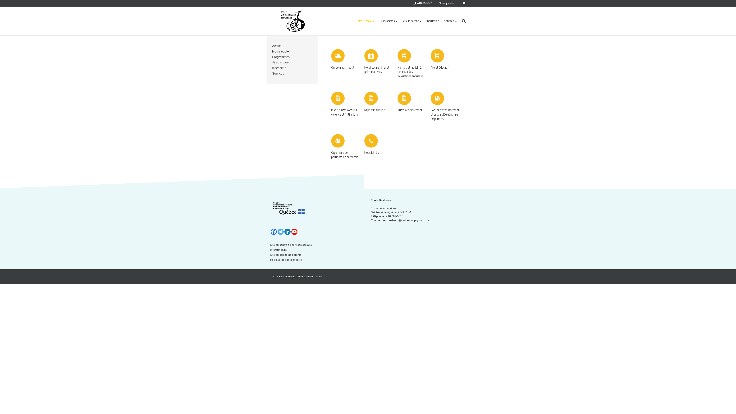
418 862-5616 (425, 3)
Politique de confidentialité (286, 259)
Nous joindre (446, 3)
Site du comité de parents (285, 254)
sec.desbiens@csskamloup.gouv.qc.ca (406, 220)
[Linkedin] (287, 232)
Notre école (365, 21)
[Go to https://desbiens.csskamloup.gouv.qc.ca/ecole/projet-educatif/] (445, 60)
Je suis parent (411, 21)
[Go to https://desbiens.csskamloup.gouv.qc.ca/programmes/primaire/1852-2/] (412, 64)
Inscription (433, 21)
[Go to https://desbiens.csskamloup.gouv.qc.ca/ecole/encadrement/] (412, 103)
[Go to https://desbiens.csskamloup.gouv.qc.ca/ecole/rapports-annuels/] (379, 103)
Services (449, 21)
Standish (320, 276)
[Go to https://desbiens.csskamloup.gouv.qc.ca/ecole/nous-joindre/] (379, 145)
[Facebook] (274, 232)
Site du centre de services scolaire (291, 244)
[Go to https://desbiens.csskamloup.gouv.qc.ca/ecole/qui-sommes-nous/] (346, 60)
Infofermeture (278, 249)
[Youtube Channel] (294, 232)
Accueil (277, 46)
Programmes (387, 21)
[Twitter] (281, 232)
